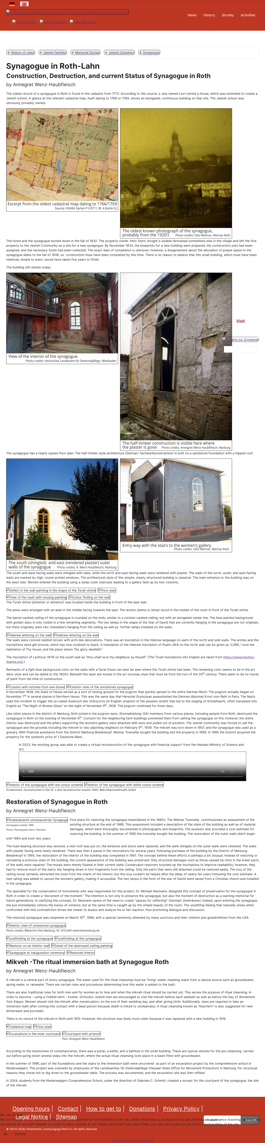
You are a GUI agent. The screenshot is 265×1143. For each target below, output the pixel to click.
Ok (5, 1134)
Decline (20, 1134)
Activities (248, 15)
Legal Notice (144, 1141)
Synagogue (151, 52)
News (192, 15)
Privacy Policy (181, 1108)
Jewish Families (54, 52)
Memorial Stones (87, 52)
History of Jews (22, 52)
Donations (142, 1108)
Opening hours (31, 1108)
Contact (68, 1108)
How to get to (103, 1108)
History (209, 15)
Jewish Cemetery (121, 52)
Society (228, 15)
